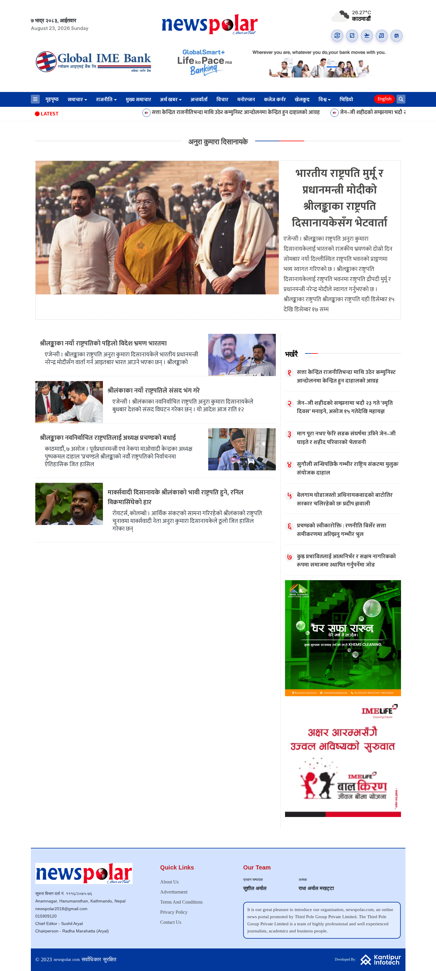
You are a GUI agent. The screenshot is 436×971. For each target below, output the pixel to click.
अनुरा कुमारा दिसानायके (218, 141)
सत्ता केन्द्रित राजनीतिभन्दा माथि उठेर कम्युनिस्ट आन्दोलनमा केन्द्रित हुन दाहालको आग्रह (191, 112)
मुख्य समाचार (138, 100)
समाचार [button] (75, 100)
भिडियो (346, 100)
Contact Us (170, 922)
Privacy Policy (173, 912)
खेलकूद (302, 100)
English (385, 99)
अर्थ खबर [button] (169, 100)
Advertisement (173, 891)
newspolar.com (67, 959)
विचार (222, 100)
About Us (169, 881)
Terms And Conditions (181, 902)
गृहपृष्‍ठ (52, 99)
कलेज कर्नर (275, 100)
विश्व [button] (323, 100)
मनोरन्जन (246, 100)
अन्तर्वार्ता (199, 100)
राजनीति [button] (104, 100)
